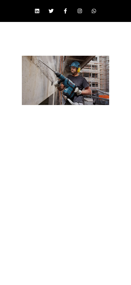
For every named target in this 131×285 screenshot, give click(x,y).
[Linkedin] (37, 11)
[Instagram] (80, 11)
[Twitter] (51, 11)
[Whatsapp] (94, 11)
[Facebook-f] (65, 11)
